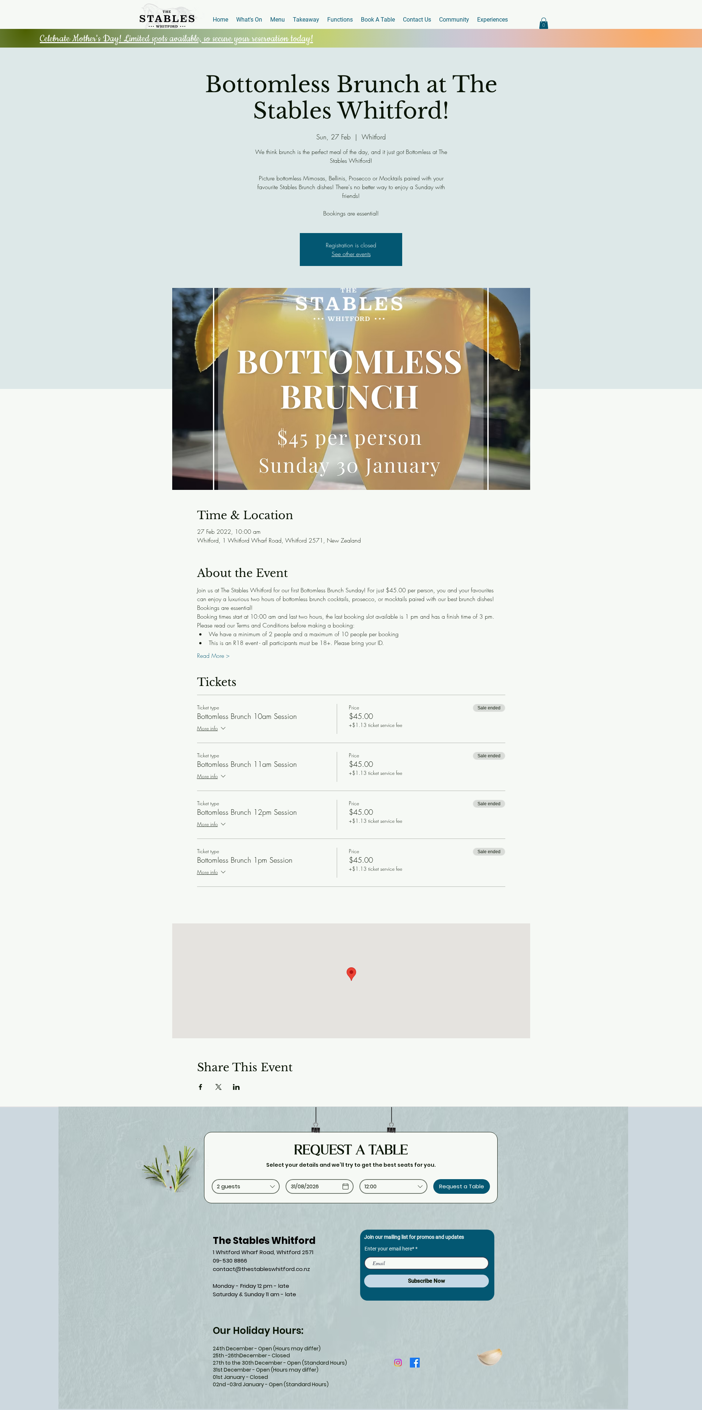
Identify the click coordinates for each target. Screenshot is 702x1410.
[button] (543, 23)
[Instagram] (398, 1363)
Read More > (213, 656)
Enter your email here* (389, 1248)
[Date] (345, 1186)
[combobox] (246, 1186)
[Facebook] (415, 1363)
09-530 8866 (230, 1260)
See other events (351, 254)
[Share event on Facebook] (200, 1087)
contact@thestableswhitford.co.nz (261, 1269)
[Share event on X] (218, 1087)
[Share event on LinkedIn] (236, 1087)
